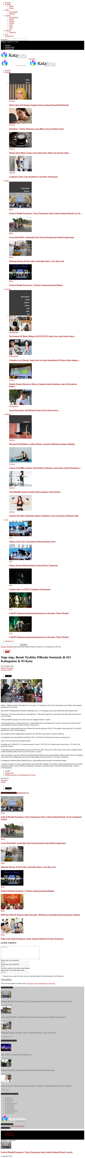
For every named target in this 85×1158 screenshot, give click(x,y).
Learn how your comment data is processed (40, 983)
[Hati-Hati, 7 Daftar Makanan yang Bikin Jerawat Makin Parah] (20, 123)
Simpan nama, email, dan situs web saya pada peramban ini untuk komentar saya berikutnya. (33, 976)
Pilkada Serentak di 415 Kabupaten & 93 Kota (20, 775)
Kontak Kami (9, 49)
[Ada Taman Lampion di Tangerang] (6, 1050)
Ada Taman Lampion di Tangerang (16, 1054)
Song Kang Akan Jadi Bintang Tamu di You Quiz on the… (34, 410)
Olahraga (8, 30)
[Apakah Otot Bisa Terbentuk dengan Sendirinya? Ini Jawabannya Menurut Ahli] (20, 510)
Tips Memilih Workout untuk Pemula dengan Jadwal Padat (34, 492)
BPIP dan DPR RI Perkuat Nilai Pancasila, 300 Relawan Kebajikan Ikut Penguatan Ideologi (40, 915)
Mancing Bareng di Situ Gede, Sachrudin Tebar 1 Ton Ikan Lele (36, 261)
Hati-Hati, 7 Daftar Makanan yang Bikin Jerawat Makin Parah (36, 129)
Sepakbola (12, 32)
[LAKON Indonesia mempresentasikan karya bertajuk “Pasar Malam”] (20, 607)
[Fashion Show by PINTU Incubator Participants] (20, 583)
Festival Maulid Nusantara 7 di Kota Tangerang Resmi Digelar (36, 285)
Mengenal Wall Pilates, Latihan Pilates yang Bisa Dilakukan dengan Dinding (42, 444)
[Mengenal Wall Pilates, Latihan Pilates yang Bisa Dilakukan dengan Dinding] (20, 438)
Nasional (8, 4)
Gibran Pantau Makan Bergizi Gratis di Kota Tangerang (33, 565)
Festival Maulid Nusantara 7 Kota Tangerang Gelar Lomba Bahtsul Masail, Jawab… (45, 213)
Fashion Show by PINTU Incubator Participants (29, 589)
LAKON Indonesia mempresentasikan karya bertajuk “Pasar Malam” (39, 613)
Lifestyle (8, 15)
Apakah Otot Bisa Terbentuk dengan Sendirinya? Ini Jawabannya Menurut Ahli (43, 516)
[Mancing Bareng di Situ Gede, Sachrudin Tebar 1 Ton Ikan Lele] (20, 255)
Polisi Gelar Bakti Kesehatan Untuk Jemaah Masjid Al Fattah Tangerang (32, 939)
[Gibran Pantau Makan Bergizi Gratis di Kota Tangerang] (20, 559)
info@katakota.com (17, 1126)
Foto (6, 34)
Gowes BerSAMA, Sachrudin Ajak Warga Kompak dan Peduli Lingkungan (41, 237)
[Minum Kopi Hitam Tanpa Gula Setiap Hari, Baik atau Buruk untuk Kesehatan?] (20, 147)
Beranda (7, 2)
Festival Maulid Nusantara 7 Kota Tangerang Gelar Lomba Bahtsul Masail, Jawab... (37, 1001)
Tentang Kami (9, 47)
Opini (11, 27)
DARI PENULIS (23, 793)
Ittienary (12, 21)
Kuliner (11, 23)
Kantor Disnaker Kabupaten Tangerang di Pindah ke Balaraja (28, 1070)
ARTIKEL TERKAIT (9, 793)
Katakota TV (9, 36)
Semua (27, 77)
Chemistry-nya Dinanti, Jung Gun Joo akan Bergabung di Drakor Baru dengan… (44, 360)
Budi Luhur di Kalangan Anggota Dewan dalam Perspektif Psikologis (39, 105)
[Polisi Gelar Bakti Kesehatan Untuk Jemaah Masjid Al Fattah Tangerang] (12, 933)
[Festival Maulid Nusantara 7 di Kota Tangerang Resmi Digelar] (20, 279)
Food (11, 25)
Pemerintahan (13, 12)
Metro (7, 10)
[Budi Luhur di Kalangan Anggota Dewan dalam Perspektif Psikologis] (20, 99)
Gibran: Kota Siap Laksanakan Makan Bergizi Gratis (32, 541)
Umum (11, 8)
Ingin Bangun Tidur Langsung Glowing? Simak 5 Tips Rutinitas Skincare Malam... (36, 1086)
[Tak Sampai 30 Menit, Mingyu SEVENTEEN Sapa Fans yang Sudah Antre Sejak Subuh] (20, 330)
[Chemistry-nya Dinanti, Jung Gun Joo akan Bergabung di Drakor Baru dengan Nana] (20, 354)
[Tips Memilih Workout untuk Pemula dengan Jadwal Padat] (20, 486)
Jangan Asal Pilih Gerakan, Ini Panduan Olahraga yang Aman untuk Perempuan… (45, 468)
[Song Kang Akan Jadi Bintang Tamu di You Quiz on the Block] (20, 404)
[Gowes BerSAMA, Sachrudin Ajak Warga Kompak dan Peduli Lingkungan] (20, 231)
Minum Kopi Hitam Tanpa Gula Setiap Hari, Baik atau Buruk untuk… (39, 153)
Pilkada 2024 (9, 773)
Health (11, 19)
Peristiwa (12, 14)
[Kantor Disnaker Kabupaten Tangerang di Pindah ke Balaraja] (6, 1066)
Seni (10, 28)
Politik (11, 6)
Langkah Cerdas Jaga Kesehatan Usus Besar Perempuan (33, 177)
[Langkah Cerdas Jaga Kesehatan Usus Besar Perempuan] (20, 171)
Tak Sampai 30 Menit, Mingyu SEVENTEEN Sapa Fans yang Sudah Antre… (42, 336)
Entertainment (13, 17)
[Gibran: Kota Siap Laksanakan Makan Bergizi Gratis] (20, 536)
